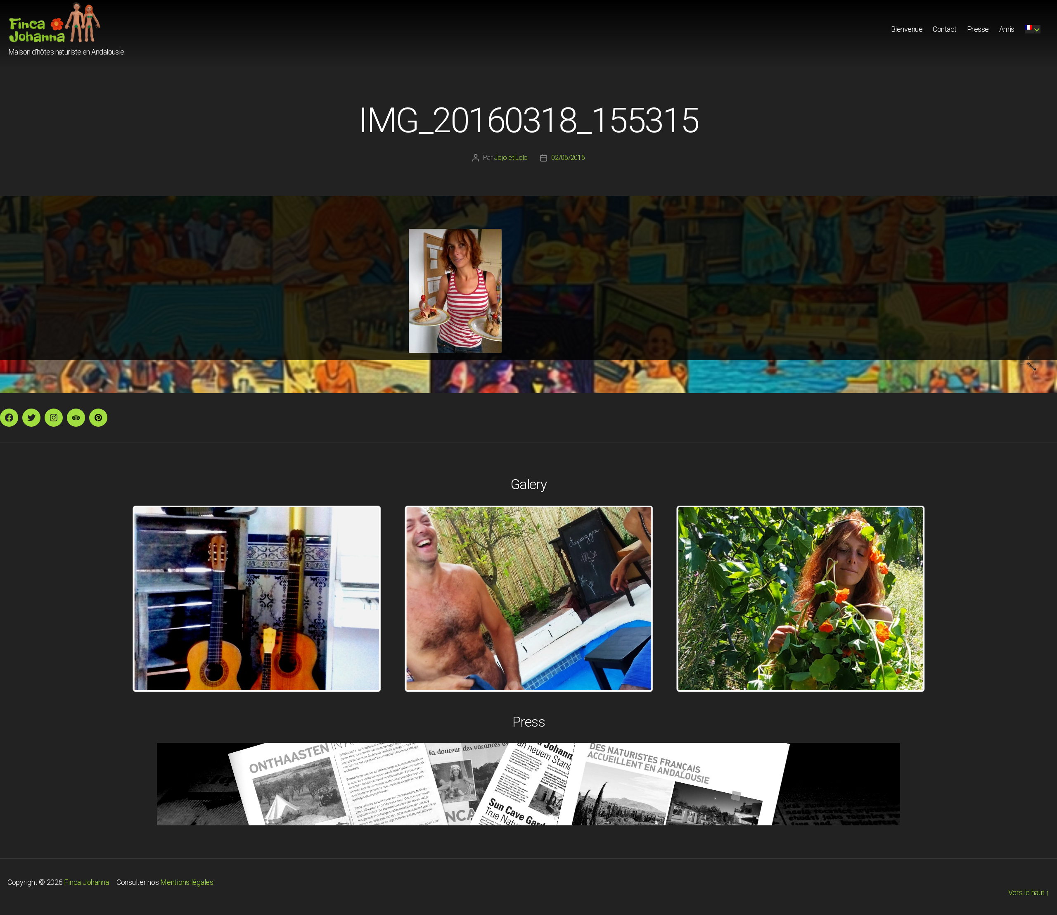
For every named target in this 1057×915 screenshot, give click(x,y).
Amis (1006, 29)
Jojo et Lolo (511, 158)
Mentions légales (186, 882)
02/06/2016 (568, 158)
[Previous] (149, 598)
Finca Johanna (86, 882)
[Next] (907, 598)
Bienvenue (907, 29)
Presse (978, 29)
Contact (945, 29)
